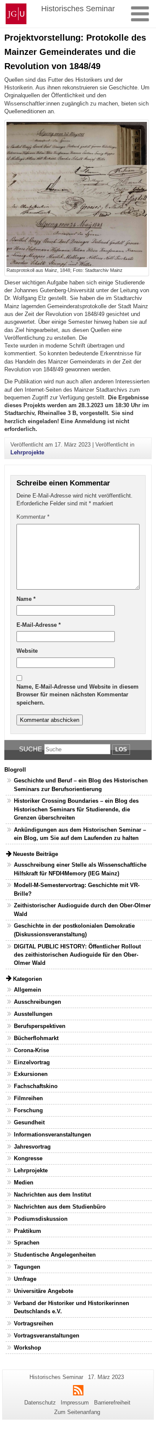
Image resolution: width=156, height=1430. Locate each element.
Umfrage (25, 1279)
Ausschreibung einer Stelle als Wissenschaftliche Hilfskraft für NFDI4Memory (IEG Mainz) (80, 869)
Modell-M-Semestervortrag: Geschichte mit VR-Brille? (77, 889)
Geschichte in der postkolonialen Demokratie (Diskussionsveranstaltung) (74, 929)
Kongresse (28, 1158)
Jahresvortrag (32, 1146)
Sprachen (26, 1242)
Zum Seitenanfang (77, 1412)
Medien (23, 1182)
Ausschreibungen (37, 1002)
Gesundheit (29, 1122)
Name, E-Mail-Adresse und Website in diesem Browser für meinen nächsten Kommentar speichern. (77, 694)
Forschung (28, 1110)
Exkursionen (31, 1074)
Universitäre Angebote (43, 1291)
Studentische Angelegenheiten (55, 1254)
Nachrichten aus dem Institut (52, 1194)
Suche (30, 749)
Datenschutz (40, 1402)
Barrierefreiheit (112, 1402)
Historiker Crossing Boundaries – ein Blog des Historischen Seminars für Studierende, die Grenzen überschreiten (76, 809)
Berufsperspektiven (39, 1026)
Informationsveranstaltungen (52, 1134)
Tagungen (27, 1267)
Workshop (27, 1347)
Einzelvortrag (32, 1062)
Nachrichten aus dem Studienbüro (60, 1206)
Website (27, 651)
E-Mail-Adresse (38, 625)
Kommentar (32, 517)
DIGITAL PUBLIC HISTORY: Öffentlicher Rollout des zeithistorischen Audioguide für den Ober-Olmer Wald (77, 954)
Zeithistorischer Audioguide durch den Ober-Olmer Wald (82, 909)
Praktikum (27, 1231)
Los (121, 749)
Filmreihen (28, 1098)
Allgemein (27, 989)
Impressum (75, 1402)
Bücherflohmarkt (36, 1038)
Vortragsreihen (33, 1323)
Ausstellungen (33, 1014)
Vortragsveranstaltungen (46, 1335)
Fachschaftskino (36, 1086)
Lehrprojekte (27, 452)
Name (26, 599)
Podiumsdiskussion (41, 1219)
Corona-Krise (31, 1050)
